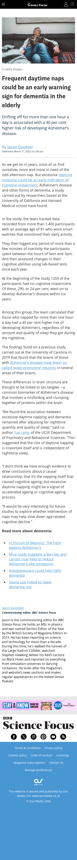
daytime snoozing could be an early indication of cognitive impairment (37, 179)
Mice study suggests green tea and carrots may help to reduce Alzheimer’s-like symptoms (37, 559)
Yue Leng (21, 432)
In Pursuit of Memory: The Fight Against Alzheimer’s (35, 545)
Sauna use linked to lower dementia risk (30, 584)
